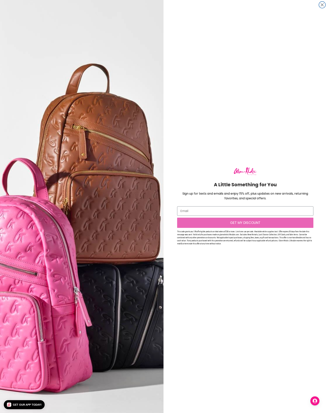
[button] (24, 404)
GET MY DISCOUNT (245, 222)
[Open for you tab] (314, 400)
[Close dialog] (322, 5)
